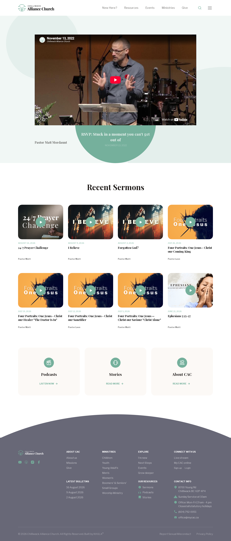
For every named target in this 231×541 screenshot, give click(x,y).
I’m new (142, 457)
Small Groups (110, 488)
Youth (105, 462)
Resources (131, 7)
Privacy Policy (204, 534)
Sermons (148, 487)
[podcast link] (26, 462)
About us (71, 457)
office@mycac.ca (188, 517)
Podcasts (148, 492)
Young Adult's (110, 467)
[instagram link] (32, 462)
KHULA (98, 534)
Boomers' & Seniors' (114, 482)
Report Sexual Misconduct (175, 534)
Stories (147, 497)
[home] (36, 8)
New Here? (109, 7)
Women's (107, 477)
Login (188, 468)
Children (107, 457)
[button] (134, 8)
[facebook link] (20, 462)
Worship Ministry (112, 493)
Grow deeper (146, 472)
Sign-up (178, 468)
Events (149, 7)
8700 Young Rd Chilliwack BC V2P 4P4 (192, 489)
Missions (71, 462)
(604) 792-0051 (187, 511)
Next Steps (145, 462)
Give (185, 7)
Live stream (181, 457)
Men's (105, 472)
